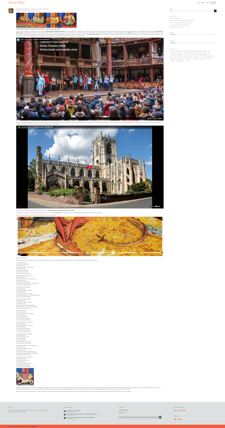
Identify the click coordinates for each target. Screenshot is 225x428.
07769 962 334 (123, 410)
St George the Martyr (181, 58)
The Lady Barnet (209, 58)
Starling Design (34, 426)
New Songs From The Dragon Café (175, 18)
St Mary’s (189, 58)
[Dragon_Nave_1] (11, 10)
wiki (38, 389)
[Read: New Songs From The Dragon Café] (65, 411)
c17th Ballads (24, 10)
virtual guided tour (172, 60)
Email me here (122, 412)
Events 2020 (29, 10)
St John (186, 58)
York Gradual (187, 60)
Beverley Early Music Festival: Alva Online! (177, 27)
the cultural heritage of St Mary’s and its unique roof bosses (61, 210)
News (33, 10)
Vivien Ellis (38, 10)
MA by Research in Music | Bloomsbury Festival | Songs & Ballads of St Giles (182, 20)
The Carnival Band (194, 58)
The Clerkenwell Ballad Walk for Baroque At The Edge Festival (180, 25)
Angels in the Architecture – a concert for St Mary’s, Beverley (32, 9)
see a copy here (56, 212)
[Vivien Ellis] (17, 2)
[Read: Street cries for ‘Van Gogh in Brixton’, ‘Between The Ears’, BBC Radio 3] (65, 418)
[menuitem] (198, 2)
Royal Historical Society (173, 58)
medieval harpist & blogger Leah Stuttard (55, 31)
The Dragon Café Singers (202, 58)
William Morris (182, 60)
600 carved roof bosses (95, 34)
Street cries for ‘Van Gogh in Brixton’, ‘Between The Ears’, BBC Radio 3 (181, 22)
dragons (129, 32)
